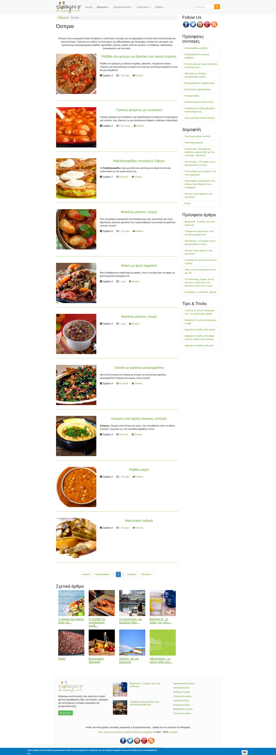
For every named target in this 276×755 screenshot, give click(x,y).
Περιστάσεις (143, 7)
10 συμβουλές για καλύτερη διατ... (130, 620)
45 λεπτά (123, 383)
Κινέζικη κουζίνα (181, 705)
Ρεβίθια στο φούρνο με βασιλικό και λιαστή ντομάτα (139, 56)
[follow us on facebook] (186, 24)
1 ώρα (122, 281)
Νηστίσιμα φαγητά (194, 142)
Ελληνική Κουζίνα (182, 696)
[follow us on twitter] (193, 24)
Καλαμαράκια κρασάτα (196, 48)
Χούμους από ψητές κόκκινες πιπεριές (139, 418)
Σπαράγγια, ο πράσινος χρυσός (200, 292)
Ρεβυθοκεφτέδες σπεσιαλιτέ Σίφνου (139, 161)
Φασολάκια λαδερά (139, 520)
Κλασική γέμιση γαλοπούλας (199, 102)
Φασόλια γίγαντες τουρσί (139, 212)
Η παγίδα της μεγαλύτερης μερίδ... (97, 622)
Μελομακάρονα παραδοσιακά (199, 83)
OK (244, 752)
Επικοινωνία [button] (65, 713)
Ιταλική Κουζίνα (181, 700)
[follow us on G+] (207, 24)
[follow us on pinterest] (200, 24)
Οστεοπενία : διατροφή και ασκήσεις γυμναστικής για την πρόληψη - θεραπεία (200, 152)
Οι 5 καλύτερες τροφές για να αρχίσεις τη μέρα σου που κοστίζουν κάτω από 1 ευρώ (199, 282)
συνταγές (173, 732)
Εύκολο (139, 75)
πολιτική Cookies (122, 732)
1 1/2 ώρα (124, 75)
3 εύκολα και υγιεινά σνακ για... (71, 620)
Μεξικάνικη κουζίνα (183, 709)
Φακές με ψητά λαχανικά (139, 265)
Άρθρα (159, 7)
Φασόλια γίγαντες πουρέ (139, 316)
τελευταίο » (146, 574)
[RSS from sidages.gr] (214, 24)
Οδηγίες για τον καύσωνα (129, 660)
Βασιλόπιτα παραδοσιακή (198, 89)
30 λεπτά (123, 177)
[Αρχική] (69, 7)
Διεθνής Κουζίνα (181, 692)
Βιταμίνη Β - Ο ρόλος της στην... (161, 620)
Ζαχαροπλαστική (122, 7)
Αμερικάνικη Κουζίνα (183, 683)
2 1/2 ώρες (124, 126)
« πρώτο (86, 574)
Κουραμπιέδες (192, 96)
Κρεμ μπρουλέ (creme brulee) (200, 118)
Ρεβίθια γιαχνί (139, 469)
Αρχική (88, 7)
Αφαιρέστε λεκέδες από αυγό (199, 345)
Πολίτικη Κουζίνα (182, 713)
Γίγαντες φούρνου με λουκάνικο (139, 110)
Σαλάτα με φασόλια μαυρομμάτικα (139, 367)
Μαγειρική (102, 7)
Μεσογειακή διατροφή (96, 660)
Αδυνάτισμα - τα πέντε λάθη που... (161, 660)
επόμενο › (132, 574)
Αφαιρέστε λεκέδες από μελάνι (200, 329)
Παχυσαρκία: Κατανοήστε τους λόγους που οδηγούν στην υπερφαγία (200, 184)
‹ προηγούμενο (101, 574)
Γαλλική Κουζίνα (181, 687)
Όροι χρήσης (104, 732)
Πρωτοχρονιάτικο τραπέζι (197, 136)
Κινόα (61, 658)
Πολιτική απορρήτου (142, 732)
